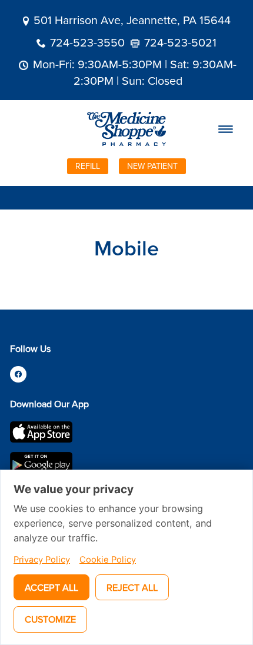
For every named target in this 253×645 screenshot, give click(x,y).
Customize (50, 619)
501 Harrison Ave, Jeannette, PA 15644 (132, 20)
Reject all (132, 587)
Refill (87, 166)
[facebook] (18, 374)
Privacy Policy (42, 559)
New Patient (152, 166)
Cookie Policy (107, 559)
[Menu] (226, 129)
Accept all (51, 587)
